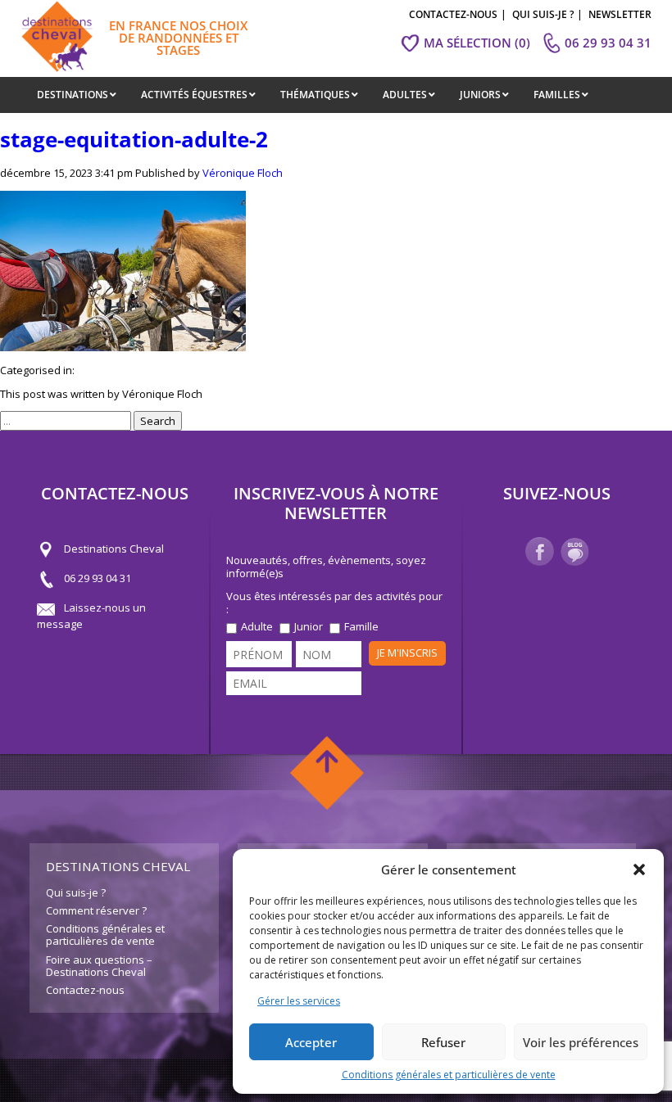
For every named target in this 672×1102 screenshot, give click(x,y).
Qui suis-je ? (76, 892)
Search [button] (157, 420)
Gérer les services (298, 1001)
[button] (639, 869)
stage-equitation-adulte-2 (134, 139)
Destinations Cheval (114, 548)
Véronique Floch (242, 172)
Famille (361, 627)
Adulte (257, 627)
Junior (308, 627)
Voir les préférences (580, 1042)
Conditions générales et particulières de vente (449, 1075)
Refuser (443, 1042)
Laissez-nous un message (91, 615)
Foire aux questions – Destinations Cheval (99, 966)
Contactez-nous (85, 989)
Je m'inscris (407, 652)
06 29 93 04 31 (97, 578)
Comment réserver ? (96, 910)
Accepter (311, 1042)
